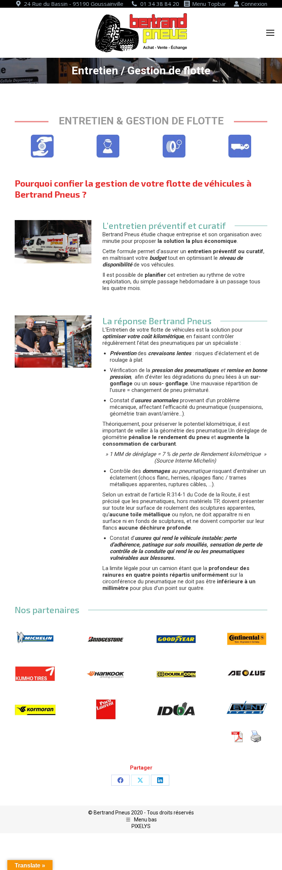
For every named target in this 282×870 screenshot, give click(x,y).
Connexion (254, 3)
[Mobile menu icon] (270, 32)
